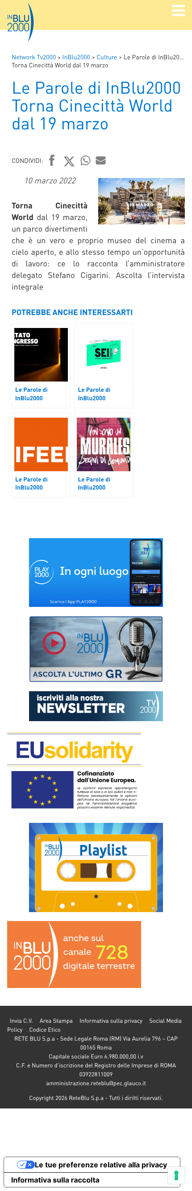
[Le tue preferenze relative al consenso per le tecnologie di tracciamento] (176, 1175)
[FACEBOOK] (52, 161)
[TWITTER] (69, 161)
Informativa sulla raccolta (55, 1179)
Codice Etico (44, 1029)
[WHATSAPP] (85, 160)
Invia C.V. (21, 1021)
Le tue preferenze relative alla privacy (101, 1164)
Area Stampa (56, 1021)
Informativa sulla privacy (110, 1021)
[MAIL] (101, 160)
